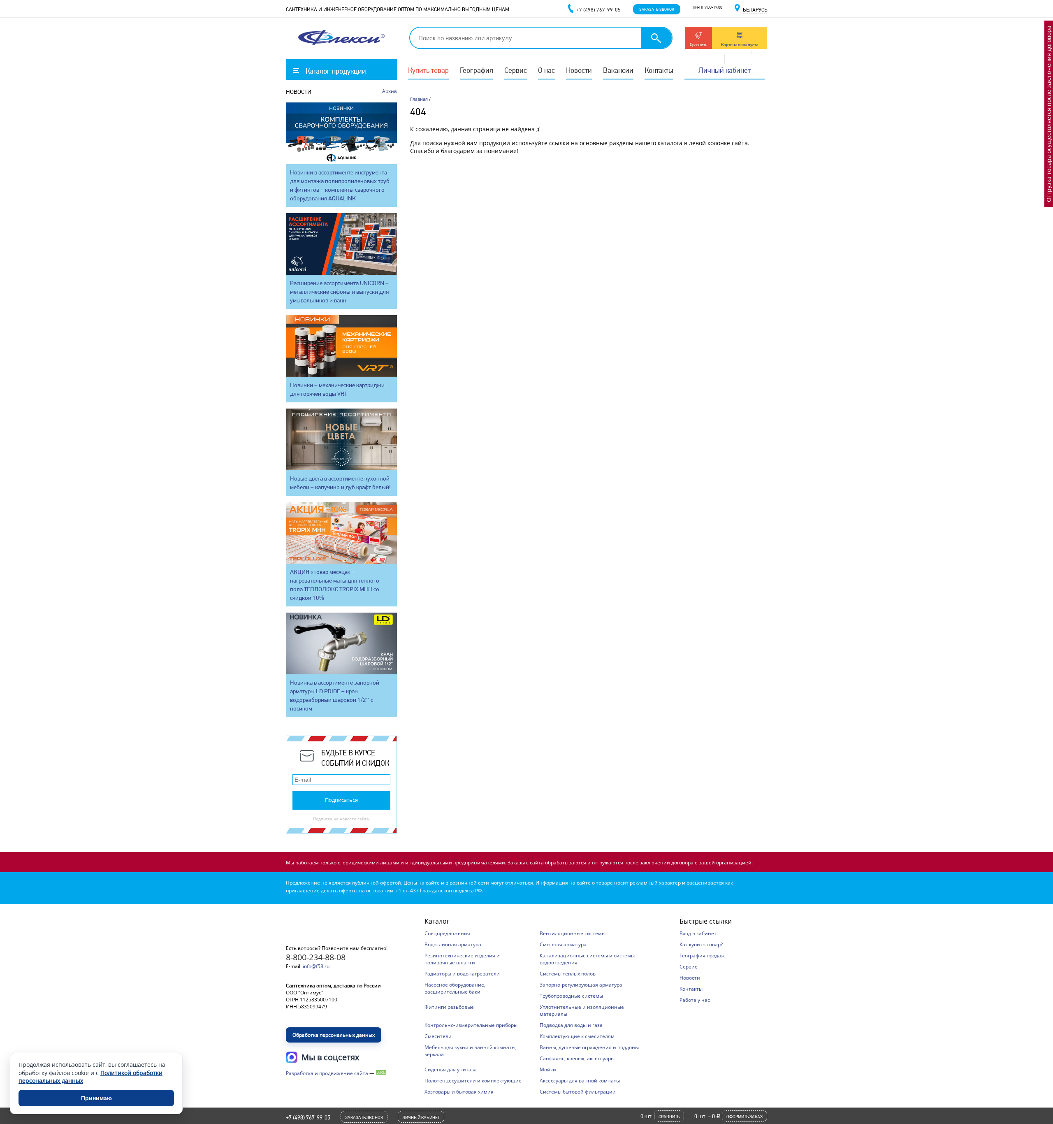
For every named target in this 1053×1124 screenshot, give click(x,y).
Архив (389, 91)
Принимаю (96, 1098)
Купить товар (428, 70)
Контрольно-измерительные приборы (470, 1025)
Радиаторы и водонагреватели (462, 973)
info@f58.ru (316, 966)
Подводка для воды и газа (571, 1025)
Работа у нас (695, 999)
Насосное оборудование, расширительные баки (454, 988)
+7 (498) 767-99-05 (308, 1117)
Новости (579, 70)
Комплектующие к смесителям (577, 1036)
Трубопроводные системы (571, 995)
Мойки (548, 1069)
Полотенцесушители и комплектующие (473, 1080)
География (476, 70)
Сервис (515, 70)
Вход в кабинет (698, 933)
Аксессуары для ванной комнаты (580, 1080)
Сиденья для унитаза (450, 1069)
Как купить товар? (701, 944)
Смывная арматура (563, 944)
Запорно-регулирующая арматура (581, 984)
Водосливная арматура (452, 944)
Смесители (438, 1036)
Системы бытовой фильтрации (578, 1091)
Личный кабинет (724, 70)
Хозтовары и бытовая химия (459, 1091)
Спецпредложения (447, 933)
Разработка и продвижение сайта (327, 1073)
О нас (546, 70)
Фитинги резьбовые (449, 1006)
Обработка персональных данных (333, 1034)
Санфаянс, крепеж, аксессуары (577, 1058)
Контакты (659, 70)
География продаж (702, 955)
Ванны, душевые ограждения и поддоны (589, 1047)
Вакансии (618, 70)
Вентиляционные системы (572, 933)
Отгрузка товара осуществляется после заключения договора (1049, 114)
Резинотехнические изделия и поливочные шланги (462, 959)
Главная (419, 99)
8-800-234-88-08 (316, 957)
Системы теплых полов (568, 973)
